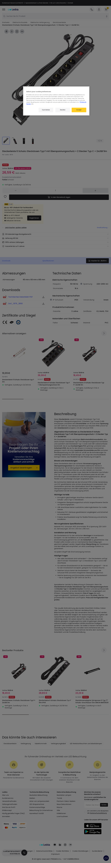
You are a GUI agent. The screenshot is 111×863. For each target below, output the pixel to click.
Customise (46, 110)
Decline (62, 110)
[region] (56, 101)
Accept (78, 110)
